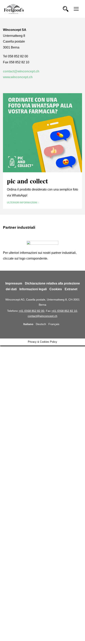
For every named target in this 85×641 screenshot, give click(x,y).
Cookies (55, 289)
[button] (65, 9)
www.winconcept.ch (18, 77)
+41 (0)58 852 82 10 (64, 310)
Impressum (13, 283)
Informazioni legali (33, 289)
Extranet (71, 289)
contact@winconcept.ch (21, 71)
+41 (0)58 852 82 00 (31, 310)
